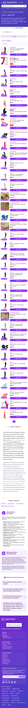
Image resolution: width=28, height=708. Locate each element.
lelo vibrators (11, 503)
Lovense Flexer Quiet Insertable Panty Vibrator (14, 483)
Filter (14, 36)
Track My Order (6, 643)
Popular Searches (6, 686)
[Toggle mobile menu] (2, 2)
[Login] (19, 2)
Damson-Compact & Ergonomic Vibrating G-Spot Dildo (18, 225)
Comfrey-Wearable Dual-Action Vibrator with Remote (18, 315)
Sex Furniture (5, 542)
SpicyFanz (5, 663)
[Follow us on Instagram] (6, 682)
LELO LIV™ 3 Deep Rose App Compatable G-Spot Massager (16, 295)
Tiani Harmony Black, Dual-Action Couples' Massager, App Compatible (17, 254)
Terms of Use (6, 662)
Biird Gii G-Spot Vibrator (10, 475)
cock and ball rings (6, 697)
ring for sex (4, 693)
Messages (5, 635)
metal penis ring (16, 688)
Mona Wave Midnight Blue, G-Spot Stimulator (17, 244)
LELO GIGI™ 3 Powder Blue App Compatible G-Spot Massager (17, 175)
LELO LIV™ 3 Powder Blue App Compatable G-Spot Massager (16, 325)
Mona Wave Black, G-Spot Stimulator (17, 363)
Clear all (5, 43)
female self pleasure (21, 702)
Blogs (4, 657)
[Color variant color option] (10, 58)
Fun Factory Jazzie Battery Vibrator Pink (18, 143)
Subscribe (22, 676)
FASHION (23, 8)
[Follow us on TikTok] (15, 682)
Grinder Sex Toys (6, 529)
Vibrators (10, 12)
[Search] (24, 6)
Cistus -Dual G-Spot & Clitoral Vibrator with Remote (18, 195)
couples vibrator (5, 700)
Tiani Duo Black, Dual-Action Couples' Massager (18, 345)
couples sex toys (5, 702)
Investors (5, 656)
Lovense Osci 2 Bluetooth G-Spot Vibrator (13, 481)
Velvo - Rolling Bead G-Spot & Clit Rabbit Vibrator (18, 403)
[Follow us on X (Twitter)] (9, 682)
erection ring (20, 691)
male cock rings (5, 695)
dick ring (18, 693)
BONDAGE (8, 8)
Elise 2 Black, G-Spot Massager (16, 373)
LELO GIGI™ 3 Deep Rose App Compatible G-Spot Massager (16, 274)
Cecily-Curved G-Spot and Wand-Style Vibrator (18, 205)
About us (4, 654)
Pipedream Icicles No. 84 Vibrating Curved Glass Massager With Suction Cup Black (18, 153)
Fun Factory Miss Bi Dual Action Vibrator (18, 111)
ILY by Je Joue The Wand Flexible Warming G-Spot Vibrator (17, 121)
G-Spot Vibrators (19, 12)
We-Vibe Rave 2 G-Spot (15, 91)
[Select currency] (25, 3)
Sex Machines (6, 539)
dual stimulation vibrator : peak (16, 412)
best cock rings (15, 697)
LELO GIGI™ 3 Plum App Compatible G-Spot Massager (18, 264)
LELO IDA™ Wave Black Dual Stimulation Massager (18, 133)
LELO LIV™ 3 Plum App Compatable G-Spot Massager (18, 285)
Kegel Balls (5, 534)
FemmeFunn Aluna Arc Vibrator (16, 81)
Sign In (4, 634)
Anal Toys (5, 526)
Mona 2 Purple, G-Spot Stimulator (17, 234)
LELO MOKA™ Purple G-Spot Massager (18, 70)
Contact (4, 645)
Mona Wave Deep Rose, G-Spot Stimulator (16, 163)
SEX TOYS (3, 8)
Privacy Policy (6, 660)
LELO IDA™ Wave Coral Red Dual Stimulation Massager (17, 393)
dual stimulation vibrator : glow (16, 100)
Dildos (4, 521)
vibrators (3, 503)
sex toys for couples (15, 700)
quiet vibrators (19, 503)
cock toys (11, 693)
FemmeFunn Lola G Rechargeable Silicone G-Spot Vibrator (17, 49)
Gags (12, 8)
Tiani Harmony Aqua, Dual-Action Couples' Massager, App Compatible (18, 383)
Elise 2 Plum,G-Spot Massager (16, 354)
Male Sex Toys (6, 532)
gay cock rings (14, 695)
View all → (10, 704)
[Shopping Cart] (22, 2)
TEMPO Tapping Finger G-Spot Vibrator (18, 60)
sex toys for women (6, 688)
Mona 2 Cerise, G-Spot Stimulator (17, 304)
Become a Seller (6, 648)
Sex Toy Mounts (6, 544)
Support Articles (7, 646)
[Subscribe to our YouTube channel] (12, 682)
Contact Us (5, 680)
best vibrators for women (7, 506)
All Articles (5, 659)
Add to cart (18, 54)
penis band (13, 691)
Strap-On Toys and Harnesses (9, 537)
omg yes (4, 704)
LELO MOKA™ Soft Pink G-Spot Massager (17, 185)
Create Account (6, 637)
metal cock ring (5, 691)
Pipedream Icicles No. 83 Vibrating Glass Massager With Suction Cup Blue (18, 335)
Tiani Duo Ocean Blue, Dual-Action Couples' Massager (17, 215)
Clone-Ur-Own (17, 8)
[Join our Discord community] (3, 682)
